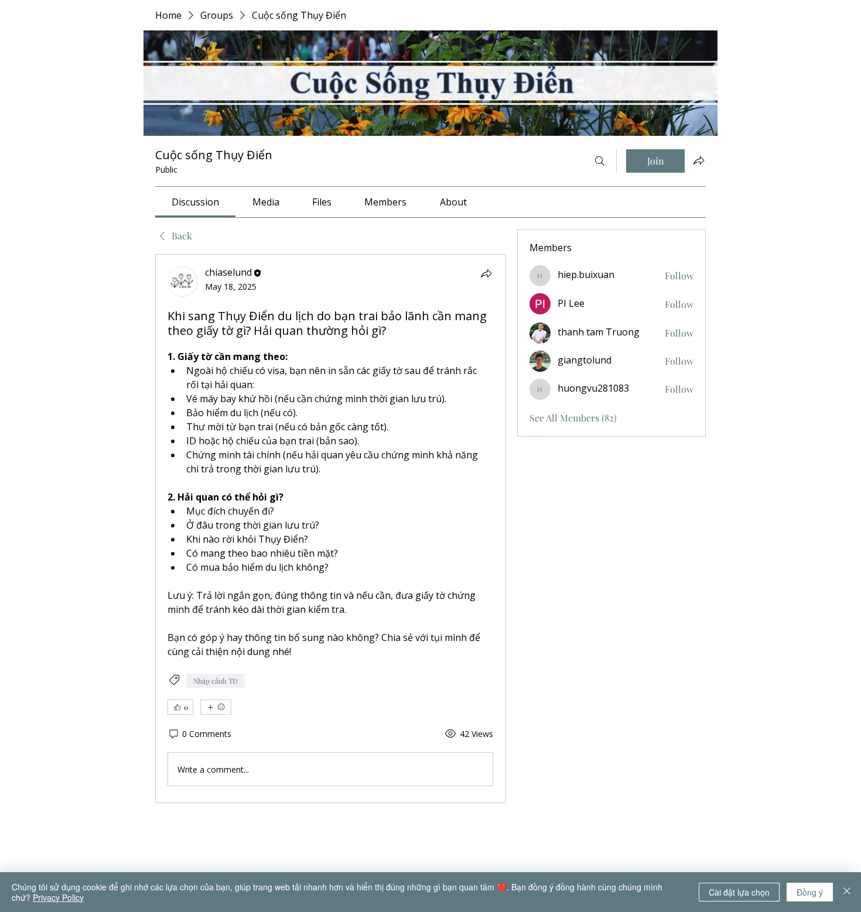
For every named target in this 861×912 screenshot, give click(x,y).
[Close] (847, 892)
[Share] (486, 273)
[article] (330, 528)
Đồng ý (810, 892)
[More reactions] (215, 707)
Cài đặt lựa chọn (739, 892)
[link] (195, 202)
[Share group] (699, 160)
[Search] (600, 161)
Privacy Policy (58, 897)
